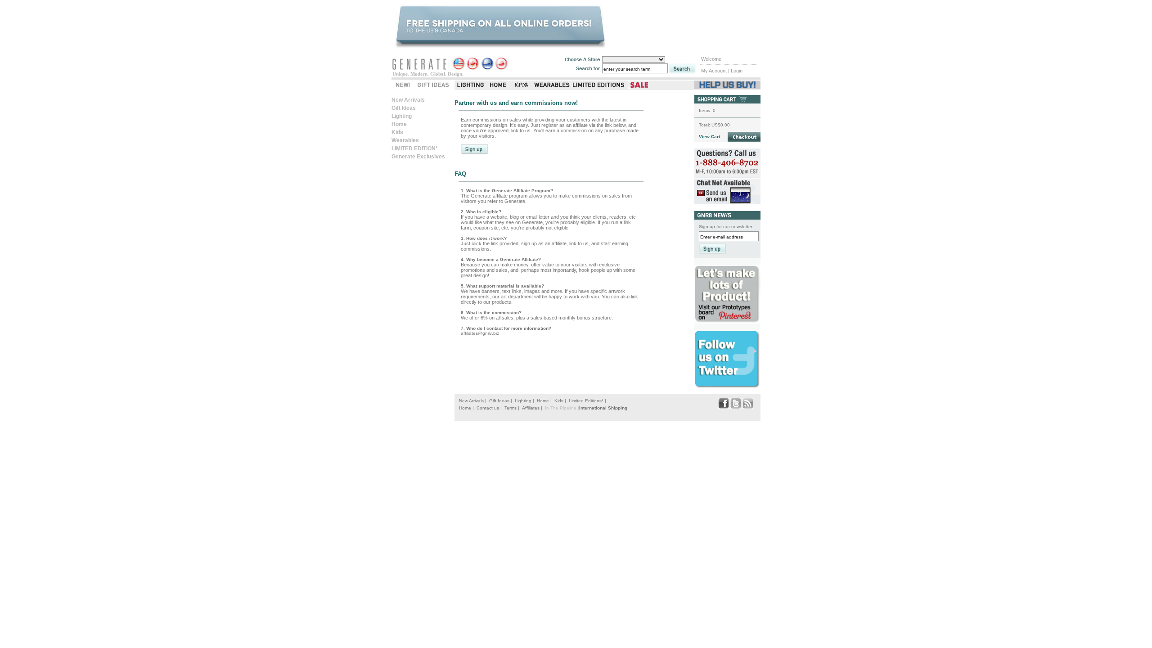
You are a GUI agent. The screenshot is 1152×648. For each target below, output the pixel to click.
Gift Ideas (404, 108)
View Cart (709, 136)
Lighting (402, 116)
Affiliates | (532, 407)
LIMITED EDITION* (415, 148)
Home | (544, 400)
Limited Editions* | (587, 400)
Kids (397, 132)
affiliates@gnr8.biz (480, 333)
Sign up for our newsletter (725, 226)
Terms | (511, 407)
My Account (714, 70)
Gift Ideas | (500, 400)
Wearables (405, 140)
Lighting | (524, 400)
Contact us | (489, 407)
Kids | (560, 400)
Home (399, 124)
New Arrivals (408, 100)
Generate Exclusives (418, 156)
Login (736, 70)
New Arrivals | (472, 400)
